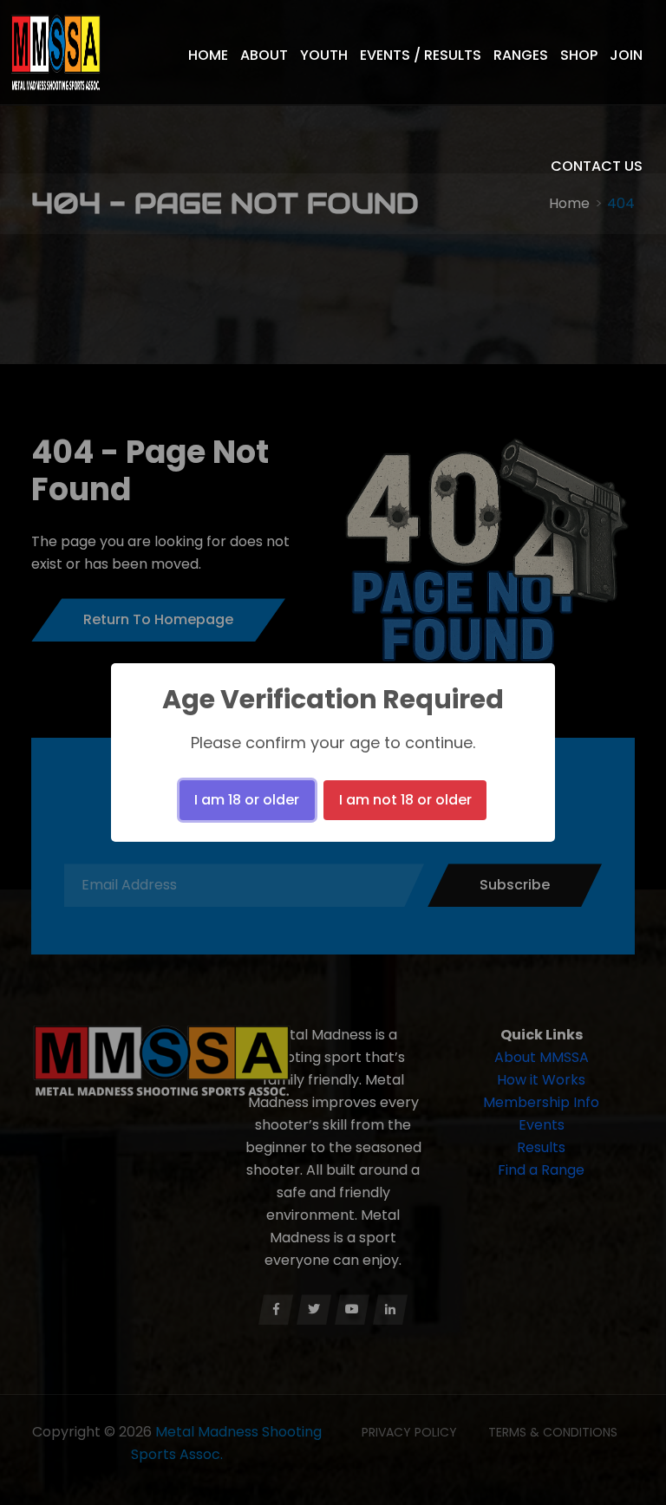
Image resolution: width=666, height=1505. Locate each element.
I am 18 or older (246, 800)
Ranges (520, 55)
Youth (324, 55)
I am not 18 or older (405, 800)
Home (208, 55)
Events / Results (420, 55)
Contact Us (597, 166)
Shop (578, 55)
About (264, 55)
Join (626, 55)
